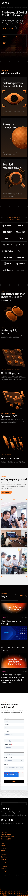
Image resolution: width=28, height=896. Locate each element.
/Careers (3, 855)
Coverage (4, 871)
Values (3, 850)
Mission (3, 845)
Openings (4, 857)
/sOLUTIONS (4, 832)
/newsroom (4, 866)
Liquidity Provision (6, 834)
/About (3, 843)
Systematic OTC (6, 839)
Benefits (3, 859)
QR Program (4, 862)
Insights (3, 868)
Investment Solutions (7, 836)
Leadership (4, 848)
